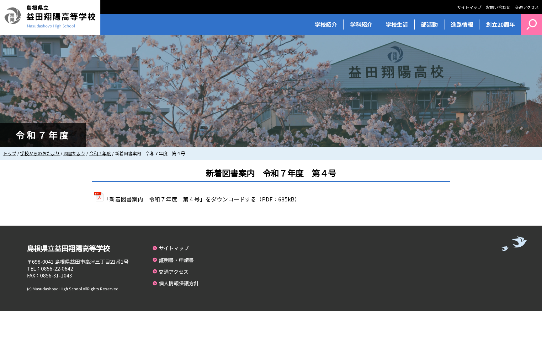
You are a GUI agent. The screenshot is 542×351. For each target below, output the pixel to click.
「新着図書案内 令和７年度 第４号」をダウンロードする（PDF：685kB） (202, 199)
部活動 (429, 24)
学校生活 (396, 24)
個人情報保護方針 (179, 283)
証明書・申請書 (176, 260)
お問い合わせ (498, 7)
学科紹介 (361, 24)
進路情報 (462, 24)
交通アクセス (527, 7)
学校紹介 (326, 24)
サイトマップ (469, 7)
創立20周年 (500, 24)
